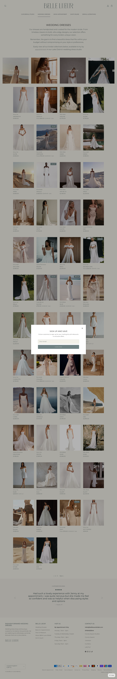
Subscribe (58, 347)
